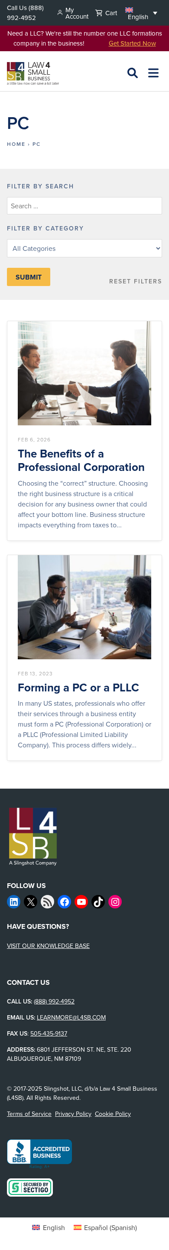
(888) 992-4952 (25, 12)
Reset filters (135, 281)
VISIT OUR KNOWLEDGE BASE (48, 945)
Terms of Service (29, 1113)
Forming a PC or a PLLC (78, 687)
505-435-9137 (48, 1033)
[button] (141, 12)
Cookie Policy (113, 1113)
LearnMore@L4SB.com (71, 1017)
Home (16, 144)
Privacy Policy (73, 1113)
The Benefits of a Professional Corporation (81, 460)
